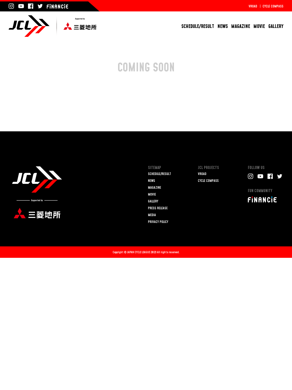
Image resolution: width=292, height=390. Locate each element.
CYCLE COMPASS (273, 6)
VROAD (253, 6)
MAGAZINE (240, 26)
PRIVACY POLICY (158, 222)
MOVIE (259, 26)
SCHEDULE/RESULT (197, 26)
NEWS (223, 26)
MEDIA (152, 215)
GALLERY (275, 26)
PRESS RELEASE (158, 208)
